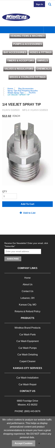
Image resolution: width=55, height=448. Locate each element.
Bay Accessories (25, 88)
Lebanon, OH (27, 298)
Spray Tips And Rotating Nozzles (22, 90)
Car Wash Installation (27, 377)
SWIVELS (42, 60)
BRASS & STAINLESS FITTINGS (28, 77)
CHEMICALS (44, 69)
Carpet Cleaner (27, 361)
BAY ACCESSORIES (15, 52)
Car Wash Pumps (27, 348)
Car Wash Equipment (27, 341)
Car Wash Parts (27, 334)
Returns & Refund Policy (27, 311)
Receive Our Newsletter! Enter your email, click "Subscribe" (26, 244)
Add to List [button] (29, 213)
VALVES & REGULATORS (18, 69)
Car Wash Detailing (27, 354)
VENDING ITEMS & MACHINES (27, 36)
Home (10, 88)
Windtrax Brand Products (27, 328)
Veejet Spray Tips (15, 92)
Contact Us (27, 291)
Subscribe (13, 259)
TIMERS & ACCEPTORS (20, 60)
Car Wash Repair (28, 384)
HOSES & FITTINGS (41, 52)
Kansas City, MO (27, 304)
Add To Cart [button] (27, 204)
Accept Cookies (23, 443)
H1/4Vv (32, 92)
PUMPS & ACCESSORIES (27, 44)
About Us (27, 284)
